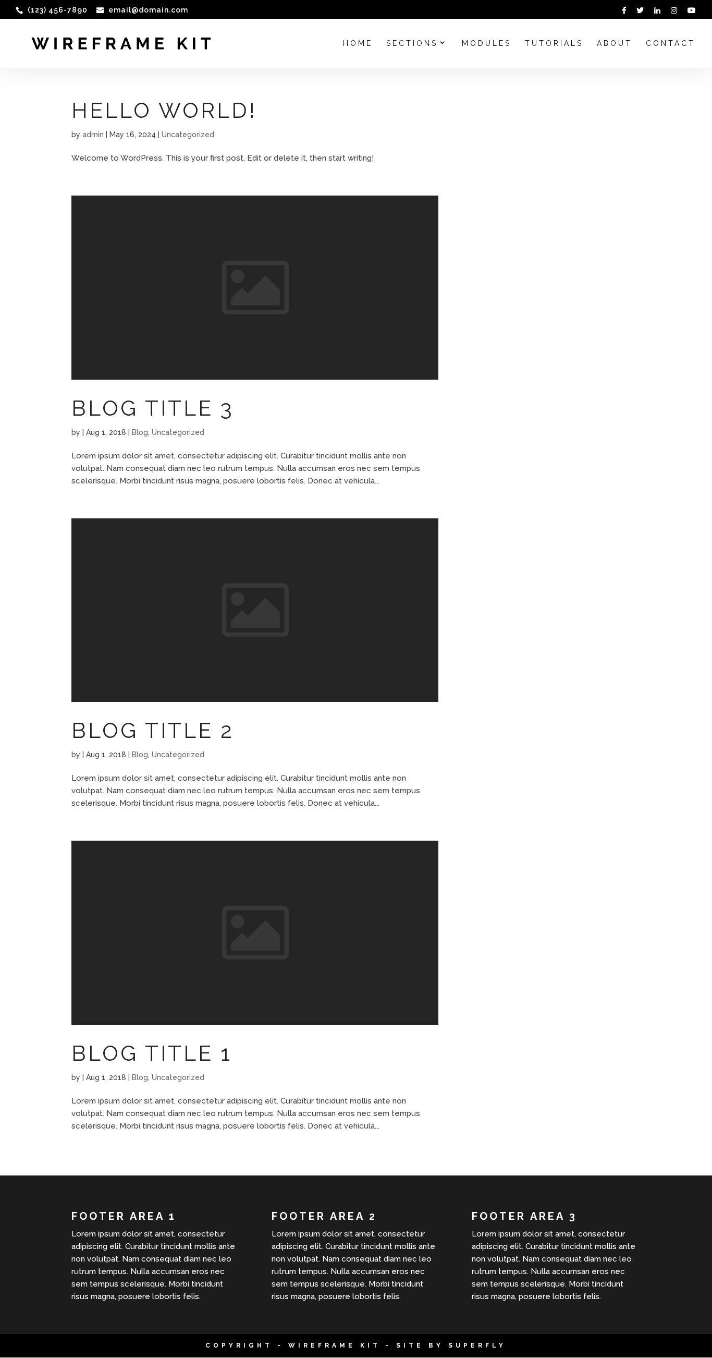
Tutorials (554, 43)
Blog (140, 432)
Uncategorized (188, 134)
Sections (412, 43)
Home (358, 43)
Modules (486, 43)
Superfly (477, 1345)
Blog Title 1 (151, 1053)
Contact (670, 43)
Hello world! (164, 110)
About (614, 43)
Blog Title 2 (152, 730)
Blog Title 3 (152, 408)
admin (93, 134)
